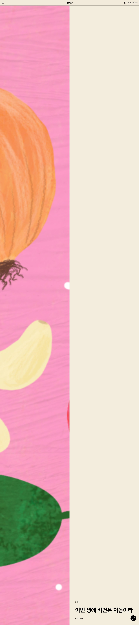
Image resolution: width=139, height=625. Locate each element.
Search (125, 3)
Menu (3, 3)
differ (69, 3)
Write (133, 618)
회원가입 (135, 2)
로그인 (129, 2)
